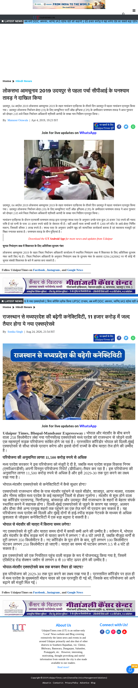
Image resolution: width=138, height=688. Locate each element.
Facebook (39, 270)
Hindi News (24, 81)
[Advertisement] (69, 52)
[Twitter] (107, 632)
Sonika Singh (15, 331)
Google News (75, 270)
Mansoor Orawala (18, 120)
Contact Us (58, 682)
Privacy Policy (71, 682)
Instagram (53, 270)
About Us (63, 625)
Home (7, 81)
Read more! (63, 667)
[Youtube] (124, 632)
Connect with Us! (114, 625)
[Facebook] (102, 632)
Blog (93, 682)
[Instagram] (113, 632)
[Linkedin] (119, 632)
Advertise (84, 682)
